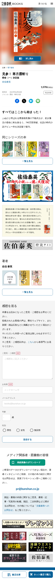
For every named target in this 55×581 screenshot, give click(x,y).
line (38, 101)
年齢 (4, 412)
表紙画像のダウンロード (29, 462)
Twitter (24, 101)
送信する (27, 439)
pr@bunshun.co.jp (27, 488)
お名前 (5, 384)
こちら (31, 342)
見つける (42, 4)
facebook (17, 101)
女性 (23, 430)
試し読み (29, 59)
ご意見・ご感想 (8, 353)
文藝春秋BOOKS (12, 3)
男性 (9, 430)
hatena (31, 101)
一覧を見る (27, 161)
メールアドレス (8, 398)
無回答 (37, 430)
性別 (4, 425)
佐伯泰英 (6, 82)
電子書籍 (10, 67)
